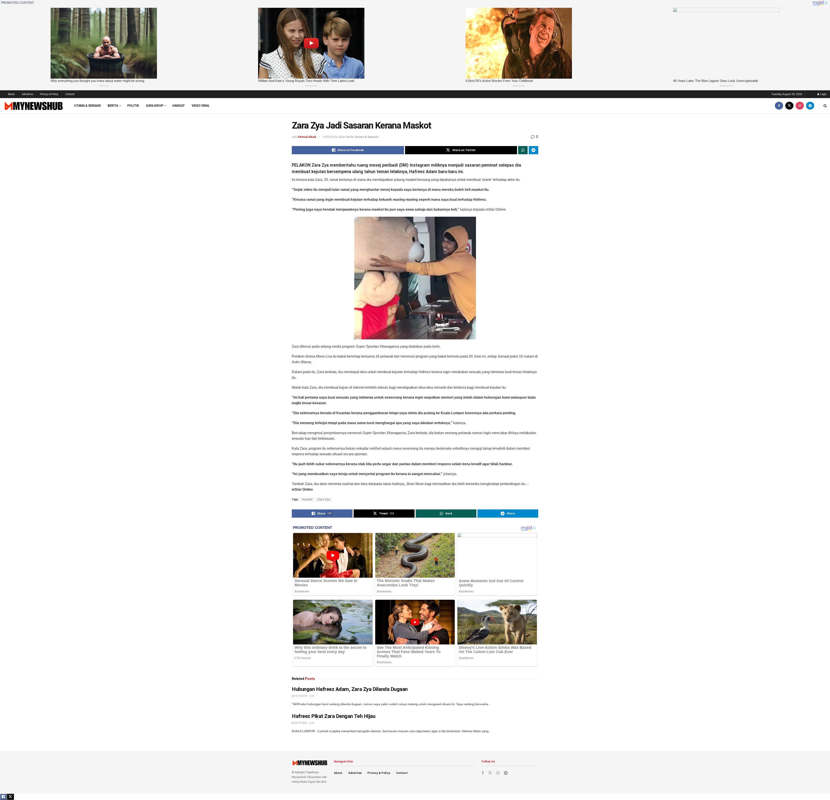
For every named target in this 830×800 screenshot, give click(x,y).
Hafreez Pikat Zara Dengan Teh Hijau (333, 716)
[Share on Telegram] (533, 150)
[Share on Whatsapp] (523, 150)
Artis (349, 136)
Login (823, 94)
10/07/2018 (329, 136)
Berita (113, 105)
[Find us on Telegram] (810, 105)
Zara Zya (324, 499)
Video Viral (201, 105)
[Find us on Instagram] (800, 105)
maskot (307, 499)
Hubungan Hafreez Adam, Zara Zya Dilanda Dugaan (350, 689)
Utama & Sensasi (87, 105)
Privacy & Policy (49, 94)
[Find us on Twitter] (789, 105)
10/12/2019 (300, 696)
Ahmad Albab (307, 136)
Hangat (178, 105)
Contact (70, 94)
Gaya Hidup (154, 105)
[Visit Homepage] (33, 106)
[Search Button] (825, 105)
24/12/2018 (300, 723)
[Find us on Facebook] (779, 105)
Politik (133, 105)
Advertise (27, 94)
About (11, 94)
